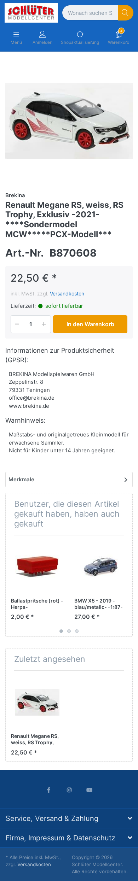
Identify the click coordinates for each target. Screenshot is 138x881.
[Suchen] (126, 13)
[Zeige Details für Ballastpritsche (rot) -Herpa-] (37, 567)
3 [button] (77, 631)
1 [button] (61, 631)
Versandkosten (67, 293)
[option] (69, 120)
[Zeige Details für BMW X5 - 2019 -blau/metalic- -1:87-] (100, 567)
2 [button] (69, 631)
